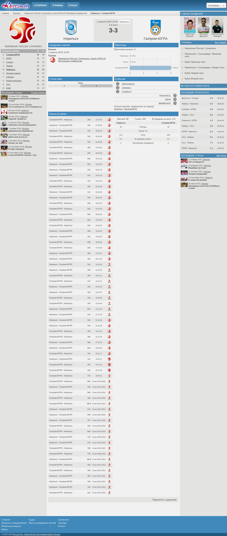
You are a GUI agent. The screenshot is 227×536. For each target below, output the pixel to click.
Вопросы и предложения (14, 523)
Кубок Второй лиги (194, 78)
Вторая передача (16, 149)
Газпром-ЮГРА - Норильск (60, 120)
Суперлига (40, 5)
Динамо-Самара (13, 73)
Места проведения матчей (42, 523)
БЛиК (8, 88)
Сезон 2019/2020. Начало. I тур (22, 155)
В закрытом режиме (197, 180)
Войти (5, 529)
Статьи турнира (38, 93)
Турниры (57, 5)
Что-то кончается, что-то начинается (25, 107)
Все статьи (221, 155)
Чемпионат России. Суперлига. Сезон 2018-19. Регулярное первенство (55, 13)
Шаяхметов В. (165, 103)
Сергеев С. (126, 88)
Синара (9, 62)
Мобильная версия (11, 526)
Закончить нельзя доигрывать (22, 125)
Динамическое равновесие (20, 131)
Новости (25, 110)
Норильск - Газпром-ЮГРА (60, 125)
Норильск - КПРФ (189, 120)
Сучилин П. (127, 91)
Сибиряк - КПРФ (189, 109)
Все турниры (220, 42)
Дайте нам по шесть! (17, 137)
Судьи (32, 519)
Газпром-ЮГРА (13, 55)
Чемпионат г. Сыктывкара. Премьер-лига (203, 55)
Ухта (8, 84)
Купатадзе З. (165, 95)
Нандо (168, 99)
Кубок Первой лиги (194, 73)
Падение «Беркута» (17, 119)
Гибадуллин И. (128, 84)
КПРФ (8, 58)
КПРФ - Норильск (189, 132)
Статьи (72, 5)
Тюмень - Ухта (188, 115)
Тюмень (9, 66)
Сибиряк (10, 77)
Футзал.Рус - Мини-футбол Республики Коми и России (36, 534)
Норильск (10, 70)
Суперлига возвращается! (20, 113)
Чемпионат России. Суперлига (23, 46)
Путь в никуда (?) (196, 162)
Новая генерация (13, 81)
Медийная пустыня (197, 168)
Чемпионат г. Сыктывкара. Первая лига (204, 67)
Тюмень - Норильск (190, 104)
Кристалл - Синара (190, 98)
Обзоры (24, 96)
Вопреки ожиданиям (197, 174)
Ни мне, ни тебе (15, 143)
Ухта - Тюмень (188, 137)
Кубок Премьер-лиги (195, 62)
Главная (5, 13)
